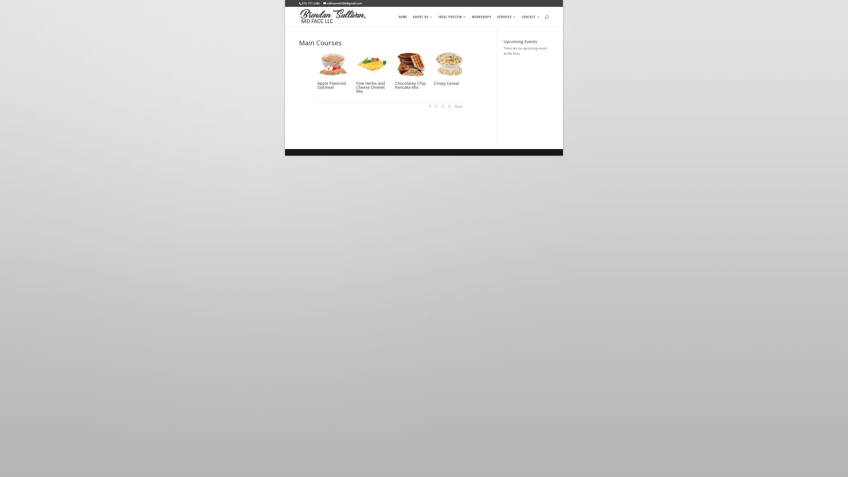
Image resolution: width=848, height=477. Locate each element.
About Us (420, 17)
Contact (529, 17)
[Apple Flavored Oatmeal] (332, 79)
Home (403, 17)
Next (458, 106)
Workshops (481, 17)
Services (504, 17)
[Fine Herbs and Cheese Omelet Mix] (371, 79)
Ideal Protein (450, 17)
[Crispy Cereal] (449, 79)
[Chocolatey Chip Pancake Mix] (410, 79)
